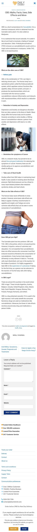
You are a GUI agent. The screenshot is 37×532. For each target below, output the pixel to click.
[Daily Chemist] (18, 3)
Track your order (6, 450)
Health (14, 10)
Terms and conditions (8, 467)
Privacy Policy (6, 470)
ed (34, 326)
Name (6, 385)
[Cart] (35, 3)
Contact (4, 457)
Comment (7, 369)
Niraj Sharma (26, 20)
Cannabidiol (27, 27)
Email (6, 394)
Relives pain (7, 75)
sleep (20, 328)
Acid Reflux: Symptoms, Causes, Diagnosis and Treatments (9, 349)
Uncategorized (20, 10)
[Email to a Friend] (20, 319)
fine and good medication (15, 161)
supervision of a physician (21, 266)
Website (6, 403)
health (16, 328)
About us (4, 461)
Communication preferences (10, 481)
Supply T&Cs (5, 474)
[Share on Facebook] (16, 319)
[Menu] (2, 3)
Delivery (4, 453)
